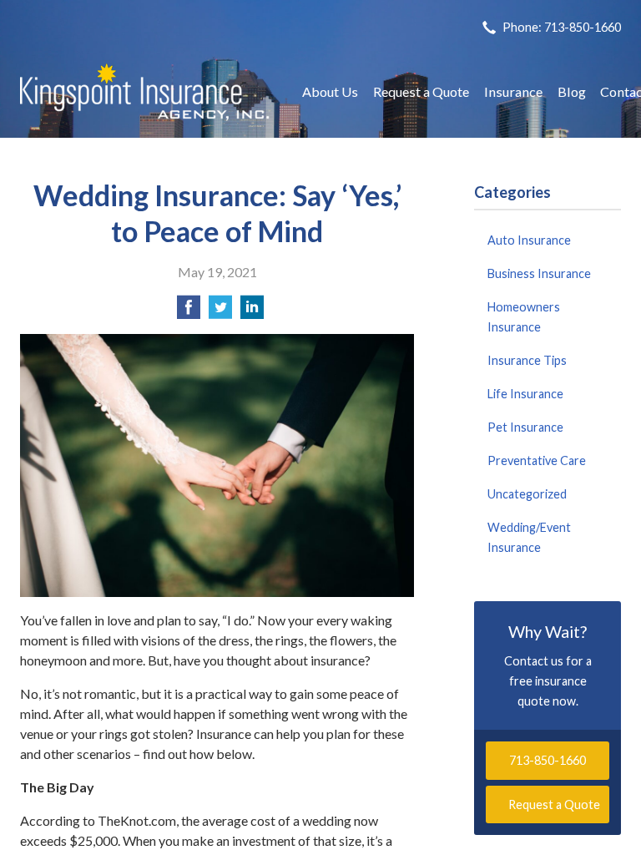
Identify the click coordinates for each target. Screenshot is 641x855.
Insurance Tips (527, 360)
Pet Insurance (525, 427)
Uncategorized (527, 494)
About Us (330, 91)
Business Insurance (539, 273)
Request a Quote (421, 91)
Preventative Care (536, 460)
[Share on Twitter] (220, 312)
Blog (572, 91)
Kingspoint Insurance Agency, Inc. (145, 92)
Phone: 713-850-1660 (561, 27)
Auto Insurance (529, 240)
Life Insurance (525, 394)
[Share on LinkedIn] (252, 312)
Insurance (513, 91)
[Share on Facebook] (188, 312)
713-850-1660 (547, 760)
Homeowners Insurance (523, 317)
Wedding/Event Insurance (529, 537)
